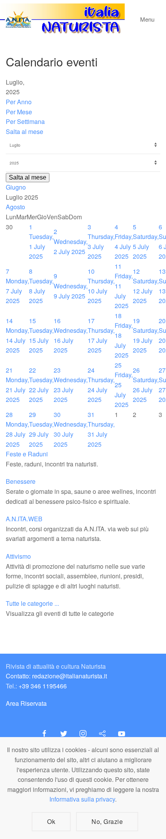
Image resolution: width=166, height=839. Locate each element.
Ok (51, 821)
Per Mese (19, 111)
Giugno (16, 187)
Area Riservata (26, 703)
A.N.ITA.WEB (24, 518)
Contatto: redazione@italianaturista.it (56, 675)
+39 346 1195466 (43, 685)
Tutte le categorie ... (32, 603)
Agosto (15, 206)
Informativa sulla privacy (82, 799)
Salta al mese (24, 131)
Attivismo (18, 556)
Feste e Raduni (27, 453)
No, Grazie (107, 821)
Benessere (21, 481)
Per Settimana (25, 121)
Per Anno (19, 101)
